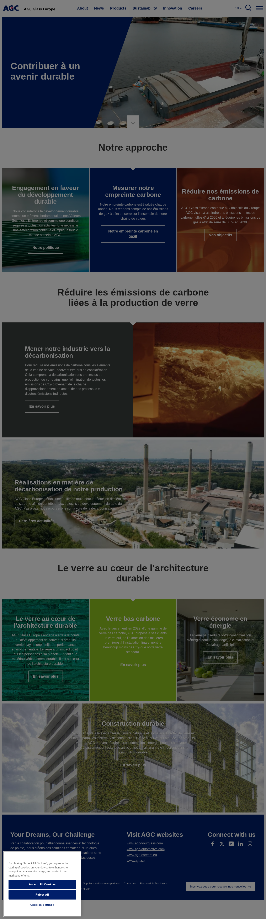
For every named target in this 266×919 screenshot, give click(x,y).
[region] (42, 884)
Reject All (42, 894)
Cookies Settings (42, 905)
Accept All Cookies (42, 884)
